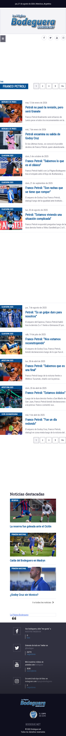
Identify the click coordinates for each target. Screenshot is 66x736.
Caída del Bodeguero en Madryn (27, 560)
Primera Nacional (19, 534)
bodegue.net (33, 724)
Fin (62, 86)
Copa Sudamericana (9, 414)
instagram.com (38, 681)
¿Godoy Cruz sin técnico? (24, 594)
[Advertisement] (33, 60)
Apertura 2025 (7, 360)
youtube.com (34, 665)
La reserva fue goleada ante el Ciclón (30, 526)
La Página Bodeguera (19, 615)
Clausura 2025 (7, 156)
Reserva (15, 500)
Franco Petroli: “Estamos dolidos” (45, 393)
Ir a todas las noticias (42, 602)
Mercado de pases (9, 102)
